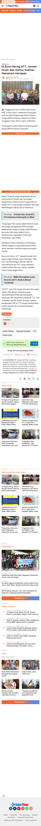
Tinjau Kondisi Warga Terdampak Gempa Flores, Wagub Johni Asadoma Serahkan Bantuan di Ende (22, 629)
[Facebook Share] (20, 378)
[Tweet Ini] (24, 378)
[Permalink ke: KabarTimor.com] (3, 78)
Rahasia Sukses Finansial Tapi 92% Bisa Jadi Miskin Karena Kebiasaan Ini (10, 693)
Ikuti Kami (20, 354)
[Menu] (3, 6)
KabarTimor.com (11, 77)
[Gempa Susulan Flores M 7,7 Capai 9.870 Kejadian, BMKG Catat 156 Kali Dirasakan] (30, 414)
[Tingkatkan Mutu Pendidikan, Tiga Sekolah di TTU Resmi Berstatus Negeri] (30, 434)
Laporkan (8, 354)
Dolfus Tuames (8, 331)
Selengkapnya (19, 598)
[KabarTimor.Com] (12, 5)
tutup (3, 796)
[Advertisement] (20, 35)
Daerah (6, 64)
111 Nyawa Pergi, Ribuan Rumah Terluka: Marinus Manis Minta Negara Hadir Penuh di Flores (10, 402)
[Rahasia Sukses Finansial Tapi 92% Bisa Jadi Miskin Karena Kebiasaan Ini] (10, 684)
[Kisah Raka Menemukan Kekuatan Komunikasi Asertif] (10, 665)
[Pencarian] (38, 6)
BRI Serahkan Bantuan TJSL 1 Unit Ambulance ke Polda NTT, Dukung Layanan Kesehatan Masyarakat (19, 592)
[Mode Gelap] (34, 6)
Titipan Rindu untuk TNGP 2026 (29, 673)
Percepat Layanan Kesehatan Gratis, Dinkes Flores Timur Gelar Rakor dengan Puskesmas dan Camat (20, 584)
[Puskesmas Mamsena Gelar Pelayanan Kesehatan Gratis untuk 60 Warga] (10, 434)
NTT (34, 331)
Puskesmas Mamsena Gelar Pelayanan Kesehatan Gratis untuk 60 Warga (10, 443)
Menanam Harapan (23, 331)
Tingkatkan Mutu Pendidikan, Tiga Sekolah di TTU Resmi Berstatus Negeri (30, 443)
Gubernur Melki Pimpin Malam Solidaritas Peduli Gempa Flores (21, 637)
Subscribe (32, 354)
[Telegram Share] (33, 378)
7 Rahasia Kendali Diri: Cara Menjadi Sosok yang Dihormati (30, 693)
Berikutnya (6, 314)
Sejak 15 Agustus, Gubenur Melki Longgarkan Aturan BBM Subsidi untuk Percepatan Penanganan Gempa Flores (23, 621)
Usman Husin (7, 335)
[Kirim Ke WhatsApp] (37, 378)
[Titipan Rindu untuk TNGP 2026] (30, 665)
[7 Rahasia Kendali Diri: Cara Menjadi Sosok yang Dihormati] (30, 684)
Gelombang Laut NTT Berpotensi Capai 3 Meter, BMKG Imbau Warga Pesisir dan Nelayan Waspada (9, 423)
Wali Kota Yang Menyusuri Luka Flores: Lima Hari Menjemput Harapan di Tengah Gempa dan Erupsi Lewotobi (30, 402)
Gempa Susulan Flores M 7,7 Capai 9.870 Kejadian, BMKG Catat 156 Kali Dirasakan (30, 423)
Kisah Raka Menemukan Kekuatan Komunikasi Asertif (10, 674)
